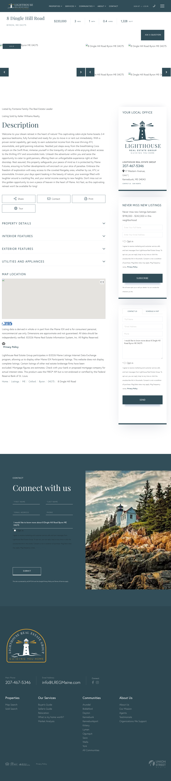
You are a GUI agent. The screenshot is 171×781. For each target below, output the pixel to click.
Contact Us (127, 183)
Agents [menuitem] (123, 712)
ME (23, 381)
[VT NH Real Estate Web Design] (157, 764)
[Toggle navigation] (162, 6)
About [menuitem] (101, 6)
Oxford (32, 381)
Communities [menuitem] (86, 6)
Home (5, 381)
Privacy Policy (11, 346)
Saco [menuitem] (85, 737)
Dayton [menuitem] (86, 712)
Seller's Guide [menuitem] (45, 708)
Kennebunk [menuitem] (88, 717)
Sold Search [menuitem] (11, 708)
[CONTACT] (152, 35)
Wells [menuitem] (85, 741)
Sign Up (137, 6)
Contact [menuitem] (113, 6)
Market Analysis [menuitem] (46, 721)
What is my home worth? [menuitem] (51, 717)
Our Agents (136, 183)
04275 (51, 381)
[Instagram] (97, 682)
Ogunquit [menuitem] (87, 733)
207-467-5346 (133, 166)
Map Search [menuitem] (11, 704)
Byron (42, 381)
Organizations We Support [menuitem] (133, 721)
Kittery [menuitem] (86, 725)
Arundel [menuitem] (87, 704)
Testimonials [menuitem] (125, 717)
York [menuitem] (85, 746)
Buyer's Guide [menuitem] (45, 704)
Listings (15, 381)
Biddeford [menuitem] (88, 708)
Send (142, 399)
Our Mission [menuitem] (125, 708)
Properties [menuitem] (54, 6)
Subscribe (142, 278)
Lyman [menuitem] (86, 729)
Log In (145, 6)
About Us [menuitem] (124, 704)
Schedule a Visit (152, 311)
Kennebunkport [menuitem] (90, 721)
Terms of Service (130, 417)
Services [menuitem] (69, 6)
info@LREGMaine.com (61, 682)
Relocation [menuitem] (43, 712)
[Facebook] (93, 682)
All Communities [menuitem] (91, 750)
